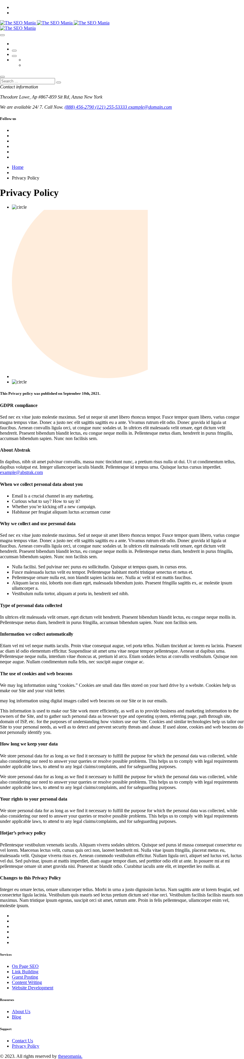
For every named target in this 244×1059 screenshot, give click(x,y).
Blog (16, 1016)
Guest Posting (25, 977)
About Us (21, 1011)
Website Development (32, 987)
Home (18, 167)
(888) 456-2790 (80, 107)
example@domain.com (150, 107)
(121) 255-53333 (111, 107)
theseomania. (70, 1056)
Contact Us (22, 1040)
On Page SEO (25, 966)
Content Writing (27, 982)
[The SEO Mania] (55, 22)
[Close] (2, 77)
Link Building (25, 971)
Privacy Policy (25, 1046)
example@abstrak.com (21, 472)
